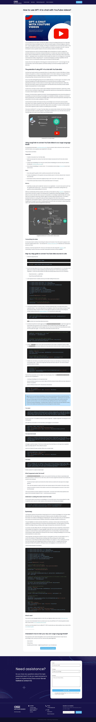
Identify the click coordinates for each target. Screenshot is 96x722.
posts (43, 147)
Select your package (57, 671)
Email (53, 663)
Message (54, 675)
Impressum (49, 711)
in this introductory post (37, 164)
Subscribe (78, 712)
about (45, 147)
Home (79, 2)
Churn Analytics (49, 2)
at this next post (64, 618)
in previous (39, 147)
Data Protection (50, 714)
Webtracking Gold (40, 2)
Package (54, 669)
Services (33, 2)
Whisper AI (62, 247)
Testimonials (26, 2)
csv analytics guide (29, 626)
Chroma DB (61, 166)
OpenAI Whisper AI (44, 311)
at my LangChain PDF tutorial (39, 622)
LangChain (61, 191)
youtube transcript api (52, 243)
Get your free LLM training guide (48, 648)
